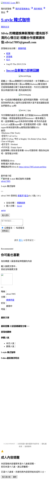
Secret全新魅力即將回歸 (22, 70)
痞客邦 (21, 196)
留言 (26, 196)
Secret (19, 206)
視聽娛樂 (21, 203)
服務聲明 (28, 446)
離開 (14, 477)
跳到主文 (5, 27)
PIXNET (12, 444)
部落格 (9, 57)
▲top (3, 210)
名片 (8, 60)
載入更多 (5, 215)
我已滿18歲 (6, 477)
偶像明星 (22, 48)
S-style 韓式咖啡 (15, 19)
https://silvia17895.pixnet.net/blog (32, 167)
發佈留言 (5, 231)
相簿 (8, 53)
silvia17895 (5, 181)
